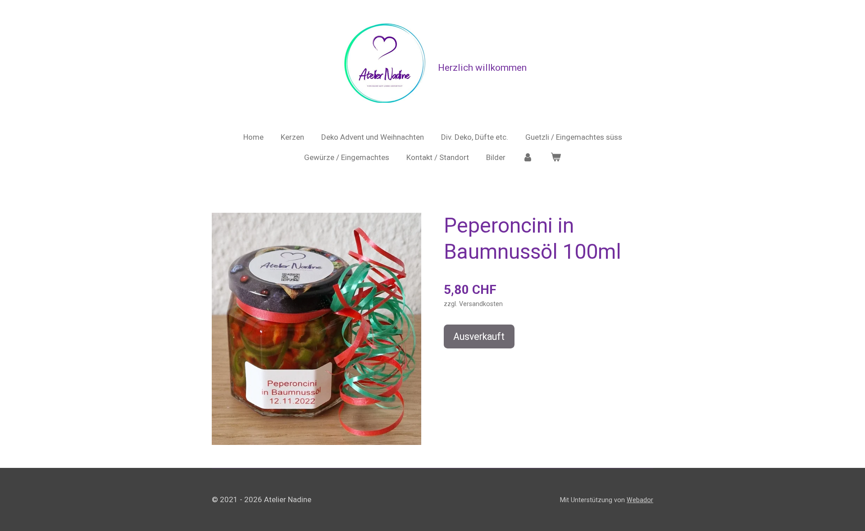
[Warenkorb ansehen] (556, 158)
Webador (640, 500)
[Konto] (528, 158)
